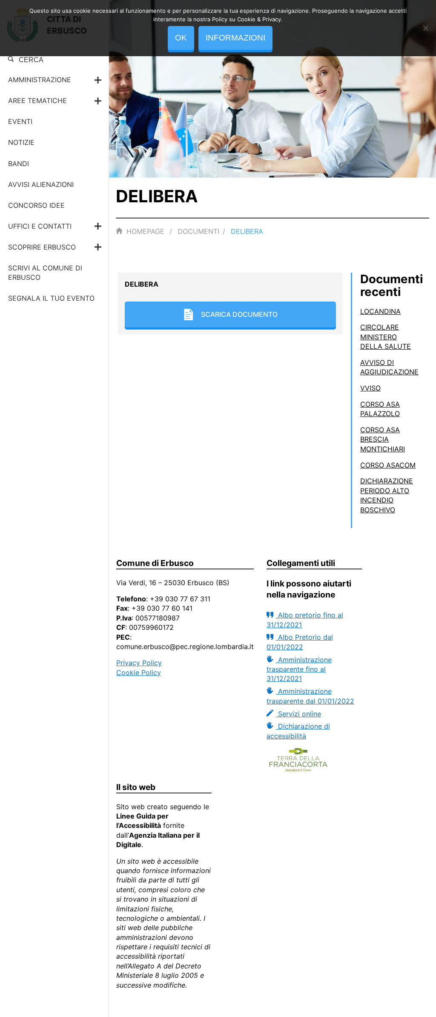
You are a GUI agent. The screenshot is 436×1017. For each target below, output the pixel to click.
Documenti (198, 231)
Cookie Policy (138, 672)
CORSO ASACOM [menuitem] (388, 465)
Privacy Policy (139, 662)
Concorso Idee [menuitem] (36, 205)
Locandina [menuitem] (380, 311)
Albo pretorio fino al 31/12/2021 (305, 620)
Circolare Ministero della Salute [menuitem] (385, 336)
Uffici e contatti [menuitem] (40, 226)
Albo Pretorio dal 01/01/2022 (300, 642)
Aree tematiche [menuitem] (37, 100)
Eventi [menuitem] (20, 121)
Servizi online (298, 714)
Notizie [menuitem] (21, 142)
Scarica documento (239, 314)
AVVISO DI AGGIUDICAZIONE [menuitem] (389, 367)
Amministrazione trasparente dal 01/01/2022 (310, 696)
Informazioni (235, 37)
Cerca (30, 59)
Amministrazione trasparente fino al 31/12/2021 (299, 669)
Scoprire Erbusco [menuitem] (42, 247)
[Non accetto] (425, 28)
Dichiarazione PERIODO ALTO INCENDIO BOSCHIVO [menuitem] (386, 495)
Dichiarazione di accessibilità (298, 731)
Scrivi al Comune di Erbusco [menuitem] (45, 273)
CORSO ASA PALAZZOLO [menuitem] (380, 409)
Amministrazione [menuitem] (39, 79)
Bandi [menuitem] (18, 163)
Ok (181, 37)
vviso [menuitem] (370, 388)
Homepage (145, 231)
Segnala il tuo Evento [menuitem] (51, 298)
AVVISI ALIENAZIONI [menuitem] (41, 184)
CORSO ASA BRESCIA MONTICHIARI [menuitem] (382, 439)
